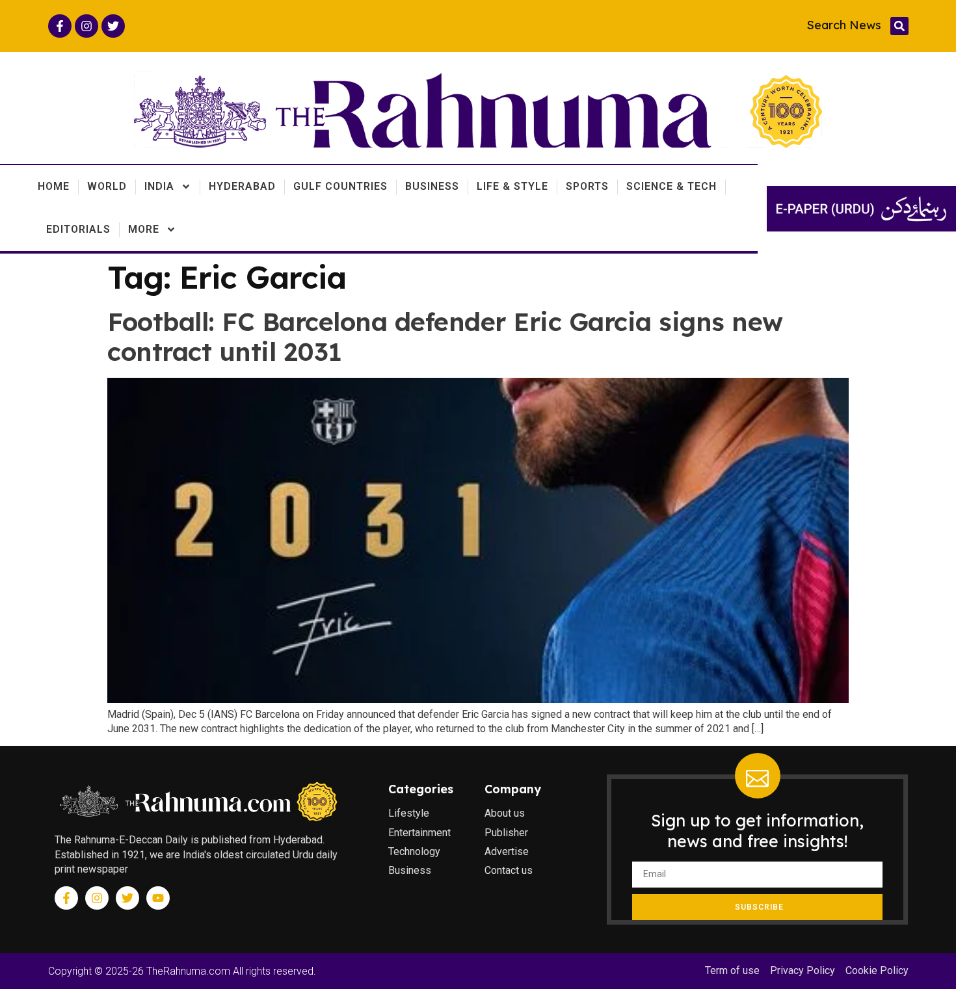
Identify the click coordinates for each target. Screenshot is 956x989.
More (143, 229)
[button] (899, 26)
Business (432, 186)
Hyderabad (242, 186)
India (159, 186)
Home (54, 186)
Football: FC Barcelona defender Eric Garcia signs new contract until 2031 (445, 337)
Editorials (78, 229)
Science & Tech (671, 186)
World (107, 186)
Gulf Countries (340, 186)
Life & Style (512, 186)
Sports (587, 186)
